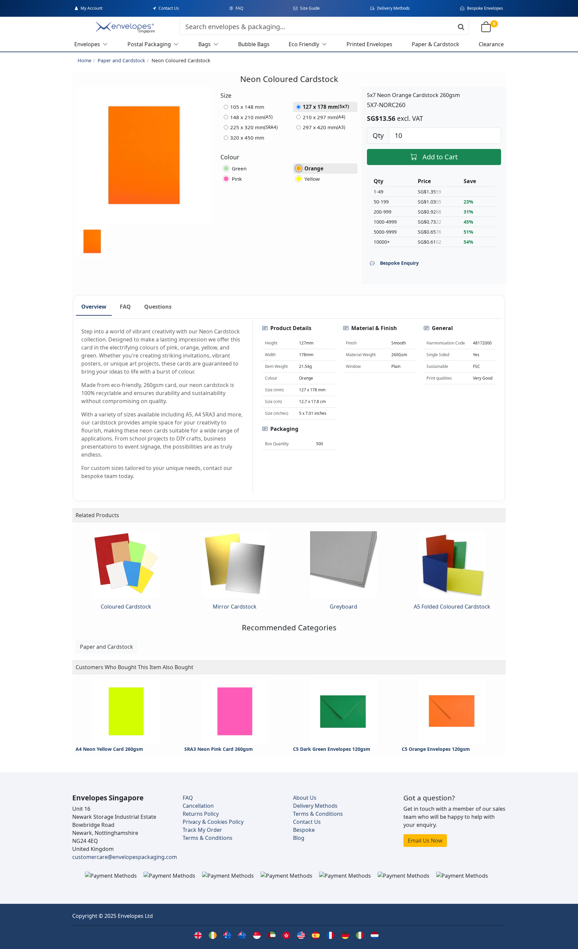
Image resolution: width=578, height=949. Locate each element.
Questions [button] (158, 306)
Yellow (312, 178)
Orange (313, 168)
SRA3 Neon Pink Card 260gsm (218, 749)
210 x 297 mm (324, 117)
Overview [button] (93, 306)
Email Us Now (425, 840)
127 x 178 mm (326, 106)
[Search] (461, 27)
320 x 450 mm (247, 137)
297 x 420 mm (324, 127)
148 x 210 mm (251, 117)
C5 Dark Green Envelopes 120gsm (331, 749)
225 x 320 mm (254, 127)
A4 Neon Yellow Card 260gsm (109, 749)
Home (84, 60)
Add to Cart (440, 156)
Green (239, 168)
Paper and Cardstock (121, 60)
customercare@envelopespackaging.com (124, 857)
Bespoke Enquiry (399, 263)
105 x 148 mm (247, 106)
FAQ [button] (125, 306)
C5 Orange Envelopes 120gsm (436, 749)
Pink (237, 178)
